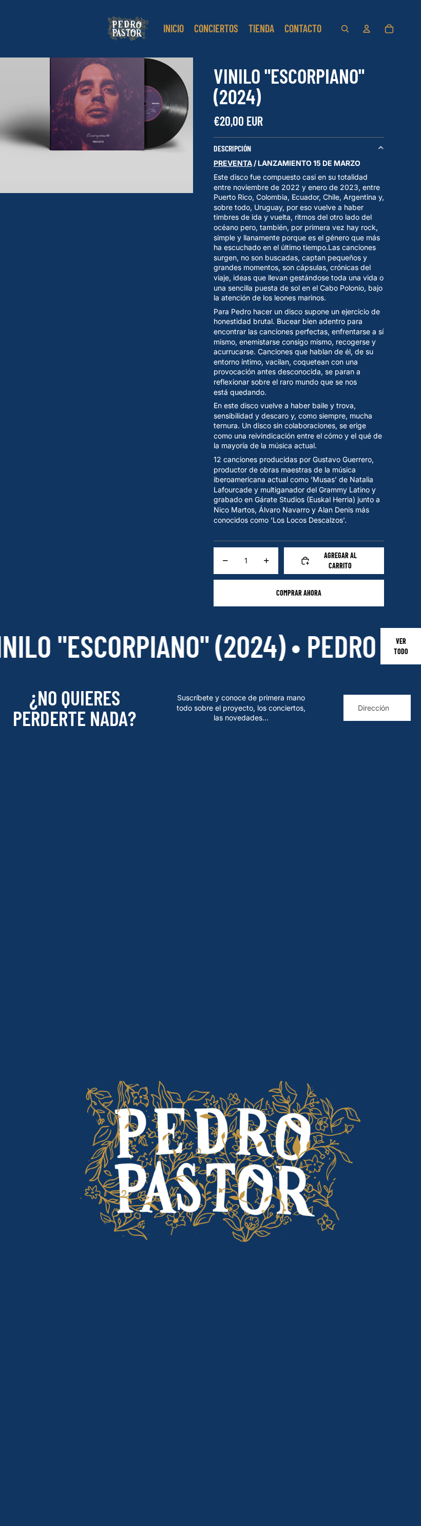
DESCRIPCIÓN (232, 148)
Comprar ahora (298, 592)
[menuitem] (173, 28)
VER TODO (401, 646)
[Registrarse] (397, 708)
